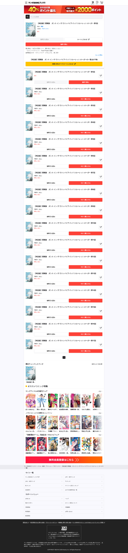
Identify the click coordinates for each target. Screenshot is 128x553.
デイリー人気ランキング (71, 485)
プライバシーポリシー (52, 522)
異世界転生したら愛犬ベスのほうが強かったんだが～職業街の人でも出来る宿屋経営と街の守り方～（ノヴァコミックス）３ (75, 431)
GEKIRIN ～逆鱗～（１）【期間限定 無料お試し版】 (64, 453)
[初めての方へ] (93, 3)
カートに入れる (82, 39)
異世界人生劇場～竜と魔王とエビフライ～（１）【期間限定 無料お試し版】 (86, 453)
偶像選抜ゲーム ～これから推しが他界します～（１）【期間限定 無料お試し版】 (42, 453)
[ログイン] (97, 2)
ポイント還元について (71, 503)
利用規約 (27, 511)
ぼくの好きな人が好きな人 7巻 (30, 409)
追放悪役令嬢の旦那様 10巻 (64, 409)
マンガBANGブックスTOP (32, 477)
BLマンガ (27, 485)
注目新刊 (27, 490)
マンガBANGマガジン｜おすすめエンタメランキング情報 (88, 522)
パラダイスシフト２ (42, 431)
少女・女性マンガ (30, 481)
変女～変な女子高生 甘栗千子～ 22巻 (42, 409)
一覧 (99, 391)
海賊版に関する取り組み (65, 522)
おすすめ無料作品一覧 (71, 490)
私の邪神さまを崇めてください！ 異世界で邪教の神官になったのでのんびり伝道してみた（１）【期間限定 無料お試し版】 (53, 453)
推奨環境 (27, 516)
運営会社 (25, 522)
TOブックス (45, 28)
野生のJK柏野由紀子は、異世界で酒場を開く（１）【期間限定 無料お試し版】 (98, 453)
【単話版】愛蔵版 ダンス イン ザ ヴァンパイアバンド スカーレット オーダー (30, 382)
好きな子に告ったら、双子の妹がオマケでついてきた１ (64, 431)
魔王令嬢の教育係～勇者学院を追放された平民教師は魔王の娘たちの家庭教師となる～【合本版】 (98, 431)
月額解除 (67, 507)
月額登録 (27, 507)
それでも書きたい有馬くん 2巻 (86, 409)
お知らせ (27, 498)
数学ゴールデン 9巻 (53, 409)
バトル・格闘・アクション (44, 466)
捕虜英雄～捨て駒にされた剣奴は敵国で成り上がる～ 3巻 (75, 409)
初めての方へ (28, 503)
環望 (42, 26)
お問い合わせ (68, 511)
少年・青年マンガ (70, 477)
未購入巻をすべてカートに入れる (62, 64)
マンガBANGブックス (30, 466)
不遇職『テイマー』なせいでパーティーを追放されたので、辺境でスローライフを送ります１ (53, 431)
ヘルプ (67, 498)
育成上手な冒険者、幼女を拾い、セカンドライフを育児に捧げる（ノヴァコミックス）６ (86, 431)
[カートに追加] (100, 75)
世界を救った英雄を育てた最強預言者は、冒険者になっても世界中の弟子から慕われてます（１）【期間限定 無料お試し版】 (75, 453)
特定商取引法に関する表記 (37, 522)
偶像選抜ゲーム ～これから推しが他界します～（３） (30, 453)
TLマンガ (67, 481)
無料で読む (64, 44)
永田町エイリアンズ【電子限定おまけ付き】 (98, 409)
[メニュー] (26, 2)
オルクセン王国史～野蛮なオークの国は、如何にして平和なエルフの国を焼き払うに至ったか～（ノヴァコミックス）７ (30, 431)
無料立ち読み (44, 39)
